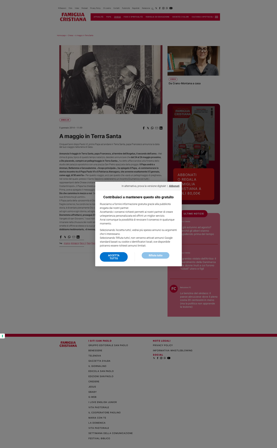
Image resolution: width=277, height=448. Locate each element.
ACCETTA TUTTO (113, 257)
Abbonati (174, 185)
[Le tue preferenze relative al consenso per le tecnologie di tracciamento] (2, 336)
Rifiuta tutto (155, 255)
